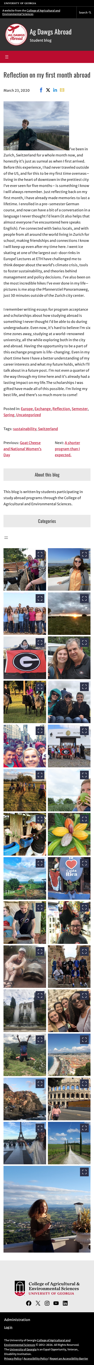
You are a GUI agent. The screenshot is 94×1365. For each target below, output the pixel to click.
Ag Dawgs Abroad (50, 31)
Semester (80, 409)
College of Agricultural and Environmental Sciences (31, 12)
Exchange (43, 409)
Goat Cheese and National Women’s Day (22, 449)
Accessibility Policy (36, 1358)
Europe (27, 409)
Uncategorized (28, 415)
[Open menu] (6, 56)
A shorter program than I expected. (67, 449)
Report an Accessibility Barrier (69, 1358)
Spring (8, 415)
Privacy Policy (13, 1358)
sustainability (24, 429)
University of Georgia (23, 1349)
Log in (8, 1327)
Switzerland (48, 429)
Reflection (61, 409)
